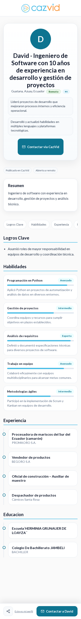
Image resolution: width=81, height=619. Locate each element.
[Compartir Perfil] (8, 611)
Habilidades (38, 224)
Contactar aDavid (59, 611)
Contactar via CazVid (43, 147)
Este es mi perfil (24, 611)
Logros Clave (15, 224)
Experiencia (61, 224)
